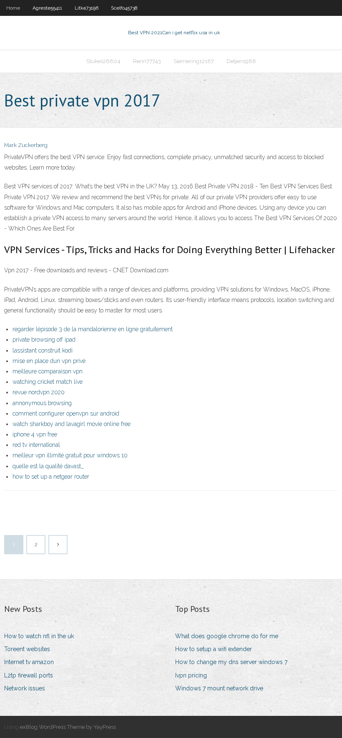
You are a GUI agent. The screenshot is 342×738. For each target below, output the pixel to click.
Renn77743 (147, 61)
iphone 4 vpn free (35, 434)
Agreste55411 (47, 8)
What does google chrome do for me (226, 636)
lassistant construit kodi (43, 350)
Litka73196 (86, 8)
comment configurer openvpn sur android (66, 413)
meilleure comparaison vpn (48, 371)
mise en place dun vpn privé (49, 361)
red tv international (36, 444)
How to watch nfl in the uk (39, 636)
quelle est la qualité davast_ (48, 466)
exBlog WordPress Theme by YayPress (68, 727)
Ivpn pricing (191, 675)
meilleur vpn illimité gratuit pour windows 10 (70, 455)
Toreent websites (27, 649)
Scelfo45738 (124, 8)
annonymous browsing (42, 403)
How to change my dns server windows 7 (231, 662)
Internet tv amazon (29, 662)
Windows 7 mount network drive (219, 688)
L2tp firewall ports (28, 675)
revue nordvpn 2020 (39, 392)
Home (13, 8)
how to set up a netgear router (51, 476)
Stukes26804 (103, 61)
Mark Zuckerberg (26, 145)
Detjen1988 (241, 61)
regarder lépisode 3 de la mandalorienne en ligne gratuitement (93, 329)
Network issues (24, 688)
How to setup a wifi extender (213, 649)
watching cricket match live (48, 381)
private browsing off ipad (44, 339)
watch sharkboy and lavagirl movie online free (72, 424)
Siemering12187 (194, 61)
